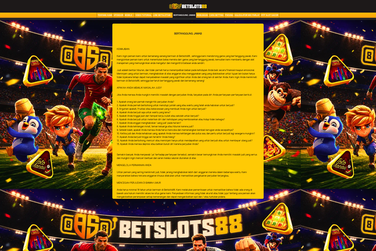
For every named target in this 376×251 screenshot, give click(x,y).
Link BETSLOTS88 (162, 15)
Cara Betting (216, 15)
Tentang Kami (105, 15)
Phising (229, 15)
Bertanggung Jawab (184, 15)
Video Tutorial (143, 15)
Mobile (128, 15)
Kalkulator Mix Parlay (247, 15)
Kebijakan (202, 15)
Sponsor (118, 15)
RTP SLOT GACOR (269, 15)
